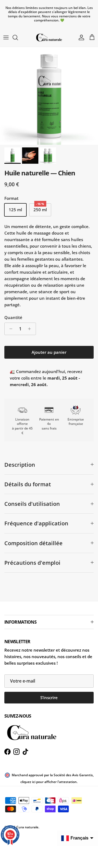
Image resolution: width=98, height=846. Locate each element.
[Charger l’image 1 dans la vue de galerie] (49, 96)
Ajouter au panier (49, 352)
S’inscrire (49, 697)
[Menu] (6, 37)
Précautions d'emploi (32, 562)
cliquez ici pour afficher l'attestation (48, 781)
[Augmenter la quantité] (31, 329)
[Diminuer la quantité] (9, 329)
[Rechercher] (18, 37)
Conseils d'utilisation (32, 503)
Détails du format (27, 484)
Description (19, 464)
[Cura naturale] (49, 37)
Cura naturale (27, 827)
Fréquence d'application (36, 523)
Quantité (13, 317)
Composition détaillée (33, 543)
